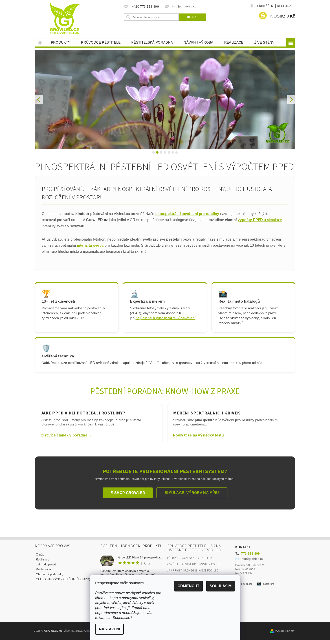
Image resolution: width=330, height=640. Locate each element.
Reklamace (43, 569)
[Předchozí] (39, 99)
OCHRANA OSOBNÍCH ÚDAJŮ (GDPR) (63, 579)
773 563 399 (247, 553)
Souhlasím (220, 586)
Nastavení (109, 629)
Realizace (234, 42)
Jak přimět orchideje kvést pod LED (192, 571)
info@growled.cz (249, 558)
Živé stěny (264, 42)
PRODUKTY (60, 42)
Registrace (286, 6)
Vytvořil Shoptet (285, 631)
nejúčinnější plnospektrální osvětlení (166, 318)
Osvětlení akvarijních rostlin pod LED (194, 564)
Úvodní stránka (40, 42)
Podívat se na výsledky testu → (201, 435)
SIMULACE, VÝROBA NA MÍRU (192, 493)
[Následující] (291, 99)
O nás (40, 554)
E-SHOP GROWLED (127, 493)
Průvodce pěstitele (101, 42)
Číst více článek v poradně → (66, 435)
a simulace (272, 220)
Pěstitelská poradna (152, 42)
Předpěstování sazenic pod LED (189, 558)
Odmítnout (188, 586)
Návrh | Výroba (198, 42)
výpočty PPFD (250, 220)
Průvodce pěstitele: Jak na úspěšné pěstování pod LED (194, 548)
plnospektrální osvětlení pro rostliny (187, 214)
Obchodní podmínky (49, 574)
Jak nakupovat (46, 564)
